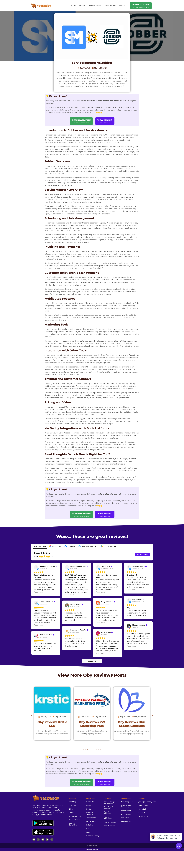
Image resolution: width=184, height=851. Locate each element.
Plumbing (90, 805)
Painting (89, 825)
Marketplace (94, 5)
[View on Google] (98, 633)
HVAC (88, 829)
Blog (71, 809)
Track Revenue (109, 826)
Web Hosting (126, 821)
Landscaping (91, 821)
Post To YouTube (110, 822)
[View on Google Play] (98, 603)
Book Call (142, 809)
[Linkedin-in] (51, 839)
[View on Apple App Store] (36, 567)
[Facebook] (33, 839)
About (122, 5)
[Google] (47, 839)
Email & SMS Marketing (126, 806)
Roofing (89, 809)
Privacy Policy (74, 820)
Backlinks (125, 818)
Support (142, 813)
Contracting (91, 802)
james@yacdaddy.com (147, 802)
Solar (88, 832)
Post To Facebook (107, 812)
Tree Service (91, 818)
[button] (31, 716)
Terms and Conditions (73, 824)
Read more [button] (38, 592)
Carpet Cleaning (92, 836)
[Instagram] (38, 839)
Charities (72, 805)
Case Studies (110, 5)
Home (73, 5)
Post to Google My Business (109, 802)
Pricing (82, 5)
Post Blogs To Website (109, 807)
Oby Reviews (98, 675)
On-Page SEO (126, 814)
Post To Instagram (108, 818)
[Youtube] (42, 839)
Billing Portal (144, 816)
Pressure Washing (89, 813)
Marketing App (127, 802)
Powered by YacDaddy (92, 849)
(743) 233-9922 (144, 805)
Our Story (72, 802)
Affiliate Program (75, 816)
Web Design (126, 810)
